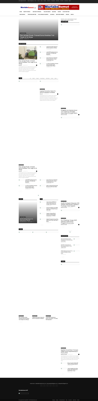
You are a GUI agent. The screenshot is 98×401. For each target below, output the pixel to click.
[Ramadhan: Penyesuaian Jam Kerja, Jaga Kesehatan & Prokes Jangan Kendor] (76, 246)
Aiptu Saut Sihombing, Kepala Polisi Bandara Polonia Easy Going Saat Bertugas (66, 240)
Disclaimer (48, 0)
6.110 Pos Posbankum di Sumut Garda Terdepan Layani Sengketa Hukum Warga (52, 64)
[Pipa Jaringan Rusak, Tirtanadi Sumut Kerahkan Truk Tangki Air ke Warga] (38, 29)
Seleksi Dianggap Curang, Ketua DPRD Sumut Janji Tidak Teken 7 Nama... (52, 220)
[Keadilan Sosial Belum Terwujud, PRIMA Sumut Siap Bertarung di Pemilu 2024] (70, 306)
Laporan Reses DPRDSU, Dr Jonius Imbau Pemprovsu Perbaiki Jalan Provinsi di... (51, 203)
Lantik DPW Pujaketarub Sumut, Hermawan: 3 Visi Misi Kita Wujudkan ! (52, 53)
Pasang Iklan (53, 0)
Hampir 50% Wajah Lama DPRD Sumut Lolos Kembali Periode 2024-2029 (52, 208)
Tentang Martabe (62, 399)
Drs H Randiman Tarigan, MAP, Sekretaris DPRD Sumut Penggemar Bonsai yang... (69, 222)
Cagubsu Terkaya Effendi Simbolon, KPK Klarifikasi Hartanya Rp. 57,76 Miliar (51, 214)
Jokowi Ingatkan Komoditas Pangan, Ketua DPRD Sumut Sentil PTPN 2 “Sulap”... (72, 369)
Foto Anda (61, 0)
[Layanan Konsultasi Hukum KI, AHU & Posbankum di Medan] (42, 48)
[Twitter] (73, 2)
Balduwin (21, 38)
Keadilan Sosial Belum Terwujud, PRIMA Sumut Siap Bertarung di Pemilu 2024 (69, 351)
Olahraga (52, 14)
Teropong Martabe (32, 14)
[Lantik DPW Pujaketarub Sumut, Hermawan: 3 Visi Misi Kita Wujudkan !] (42, 54)
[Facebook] (69, 2)
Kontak (57, 399)
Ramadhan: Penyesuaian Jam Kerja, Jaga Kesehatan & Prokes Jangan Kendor (66, 246)
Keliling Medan (47, 11)
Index (52, 78)
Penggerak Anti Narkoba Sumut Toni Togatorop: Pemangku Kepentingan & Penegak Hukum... (69, 112)
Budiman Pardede (64, 114)
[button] (78, 11)
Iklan (66, 399)
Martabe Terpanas (37, 11)
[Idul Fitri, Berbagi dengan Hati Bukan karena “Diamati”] (28, 212)
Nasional (54, 11)
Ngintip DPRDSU (26, 11)
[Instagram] (71, 2)
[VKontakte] (76, 2)
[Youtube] (78, 2)
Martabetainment (60, 14)
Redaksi (45, 0)
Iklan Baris (57, 0)
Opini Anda (66, 0)
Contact (38, 0)
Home (35, 0)
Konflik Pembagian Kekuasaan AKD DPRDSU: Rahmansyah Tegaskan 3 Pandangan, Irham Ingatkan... (70, 204)
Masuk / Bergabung (31, 0)
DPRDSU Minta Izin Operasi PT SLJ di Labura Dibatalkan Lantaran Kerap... (67, 252)
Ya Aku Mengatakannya (43, 14)
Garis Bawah (22, 14)
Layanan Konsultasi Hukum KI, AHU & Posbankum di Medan (48, 91)
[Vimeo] (75, 2)
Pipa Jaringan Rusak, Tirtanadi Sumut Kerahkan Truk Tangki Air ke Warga (28, 62)
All (30, 78)
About (42, 0)
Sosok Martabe (66, 11)
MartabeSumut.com (23, 221)
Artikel (33, 78)
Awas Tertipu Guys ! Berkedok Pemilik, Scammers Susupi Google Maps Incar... (51, 59)
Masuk (70, 0)
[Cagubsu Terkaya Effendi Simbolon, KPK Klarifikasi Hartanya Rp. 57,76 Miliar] (42, 215)
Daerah (59, 11)
